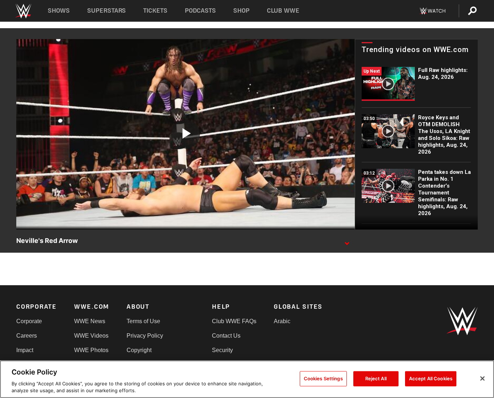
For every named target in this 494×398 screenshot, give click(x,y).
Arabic (282, 321)
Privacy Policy (145, 336)
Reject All (376, 378)
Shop (241, 10)
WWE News (89, 321)
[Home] (22, 11)
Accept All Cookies (430, 378)
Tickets (155, 10)
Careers (26, 336)
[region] (247, 379)
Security (222, 350)
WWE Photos (91, 350)
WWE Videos (91, 336)
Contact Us (226, 336)
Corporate (29, 321)
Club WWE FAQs (234, 321)
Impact (24, 350)
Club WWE (283, 10)
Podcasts (200, 10)
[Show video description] (347, 241)
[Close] (482, 378)
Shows (59, 10)
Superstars (106, 10)
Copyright (139, 350)
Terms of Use (143, 321)
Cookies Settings (323, 378)
